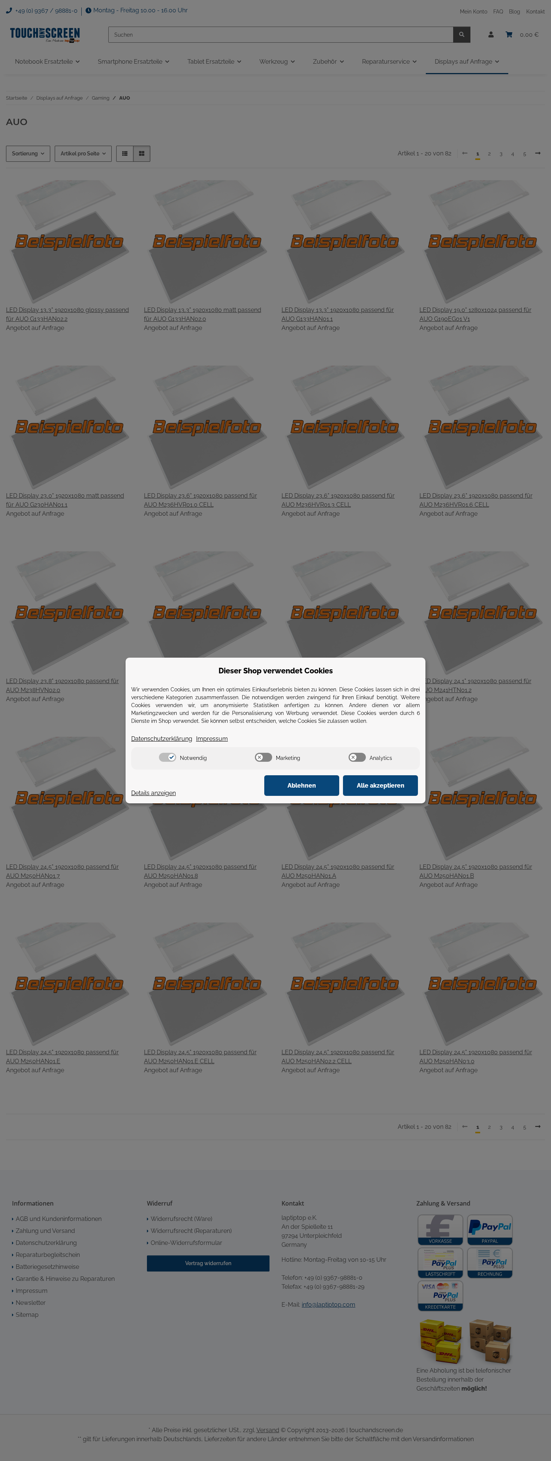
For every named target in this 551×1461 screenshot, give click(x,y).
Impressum (212, 738)
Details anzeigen (153, 793)
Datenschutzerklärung (161, 738)
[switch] (167, 757)
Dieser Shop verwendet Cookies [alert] (276, 670)
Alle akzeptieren (380, 785)
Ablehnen (301, 785)
